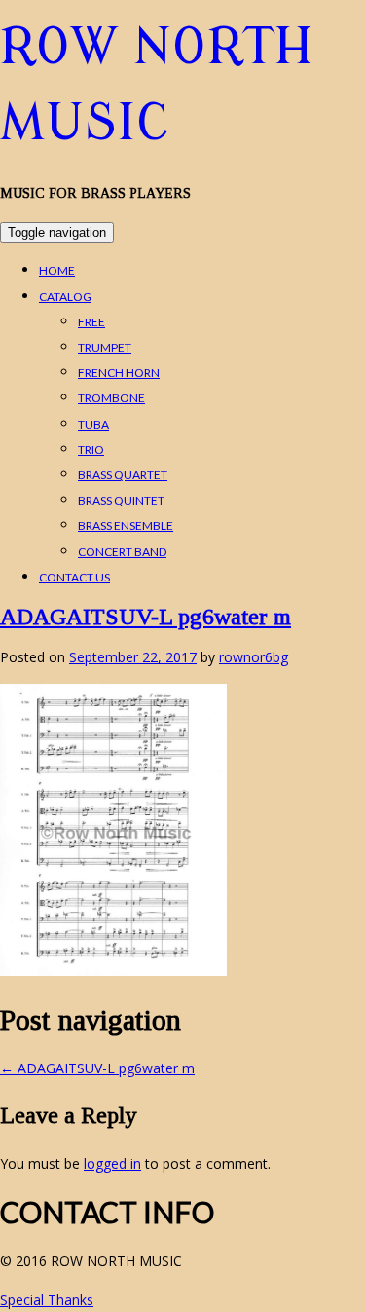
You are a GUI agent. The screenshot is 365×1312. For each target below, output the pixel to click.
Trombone (111, 398)
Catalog (65, 296)
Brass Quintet (121, 500)
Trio (91, 449)
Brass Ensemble (125, 525)
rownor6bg (253, 657)
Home (57, 270)
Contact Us (74, 577)
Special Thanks (46, 1300)
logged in (112, 1163)
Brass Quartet (122, 475)
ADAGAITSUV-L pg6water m (145, 616)
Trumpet (104, 347)
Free (91, 322)
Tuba (93, 424)
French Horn (119, 372)
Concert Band (122, 551)
